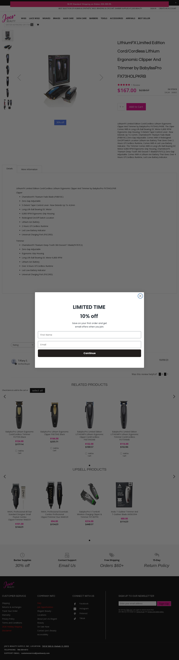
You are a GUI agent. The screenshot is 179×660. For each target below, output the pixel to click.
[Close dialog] (140, 296)
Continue (89, 353)
